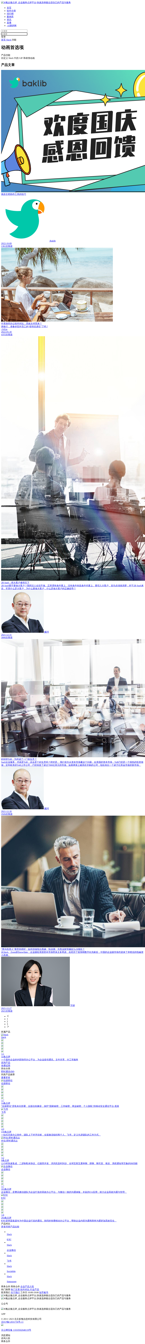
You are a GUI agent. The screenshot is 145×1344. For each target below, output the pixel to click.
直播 (9, 22)
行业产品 (34, 1289)
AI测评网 (11, 25)
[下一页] (75, 1026)
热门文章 (15, 1289)
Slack (9, 40)
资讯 (9, 19)
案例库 (10, 16)
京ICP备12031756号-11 (12, 1322)
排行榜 (10, 13)
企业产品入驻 (27, 1286)
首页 (9, 8)
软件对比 (25, 1289)
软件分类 (11, 11)
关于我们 (15, 1292)
